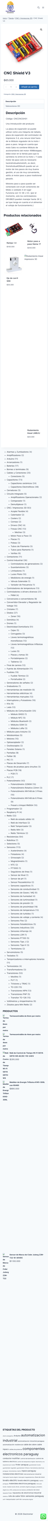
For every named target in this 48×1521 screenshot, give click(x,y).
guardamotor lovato (35, 1465)
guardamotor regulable (9, 1468)
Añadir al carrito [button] (13, 252)
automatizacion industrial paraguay (31, 1441)
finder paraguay (22, 1465)
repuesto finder (7, 1493)
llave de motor (40, 1477)
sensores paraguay (35, 1496)
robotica (5, 1496)
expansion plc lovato (9, 1465)
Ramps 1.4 (11, 243)
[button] (41, 30)
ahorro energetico (8, 1436)
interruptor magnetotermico (26, 1477)
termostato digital (27, 1499)
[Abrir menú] (43, 7)
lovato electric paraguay (28, 1480)
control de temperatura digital (26, 1461)
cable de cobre (30, 1444)
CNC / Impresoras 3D (18, 94)
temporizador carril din (14, 1499)
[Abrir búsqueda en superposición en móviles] (38, 8)
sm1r (4, 1499)
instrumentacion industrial (32, 1474)
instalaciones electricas (13, 1474)
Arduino (17, 1436)
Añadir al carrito (29, 87)
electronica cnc (40, 1461)
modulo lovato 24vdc (13, 1487)
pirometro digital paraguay (28, 1487)
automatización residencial (13, 1445)
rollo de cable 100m (16, 1496)
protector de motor (33, 1490)
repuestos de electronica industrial (26, 1493)
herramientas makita (15, 1471)
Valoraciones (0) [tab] (13, 106)
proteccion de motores (19, 1490)
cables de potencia (15, 1449)
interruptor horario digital (10, 1477)
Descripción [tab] (11, 101)
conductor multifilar (11, 1458)
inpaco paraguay (29, 1471)
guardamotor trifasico (23, 1468)
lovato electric (10, 1480)
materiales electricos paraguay (22, 1483)
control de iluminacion (27, 1458)
